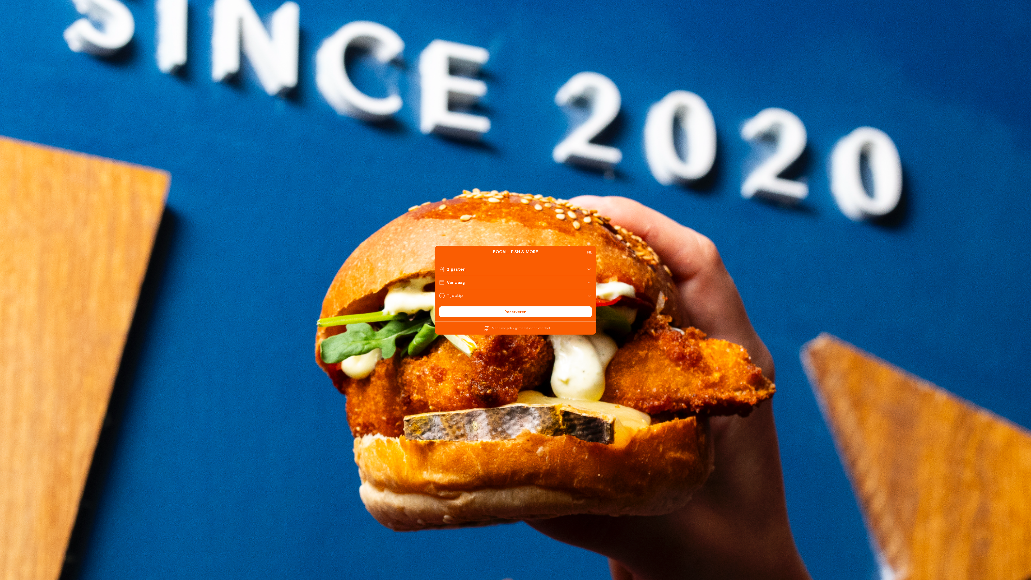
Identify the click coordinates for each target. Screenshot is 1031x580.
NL (589, 252)
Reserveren (515, 311)
